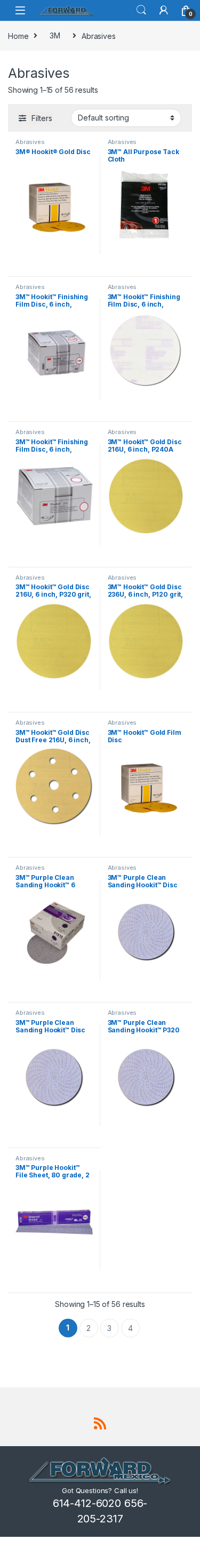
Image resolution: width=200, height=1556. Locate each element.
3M (55, 35)
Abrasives (30, 142)
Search (141, 10)
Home (18, 35)
